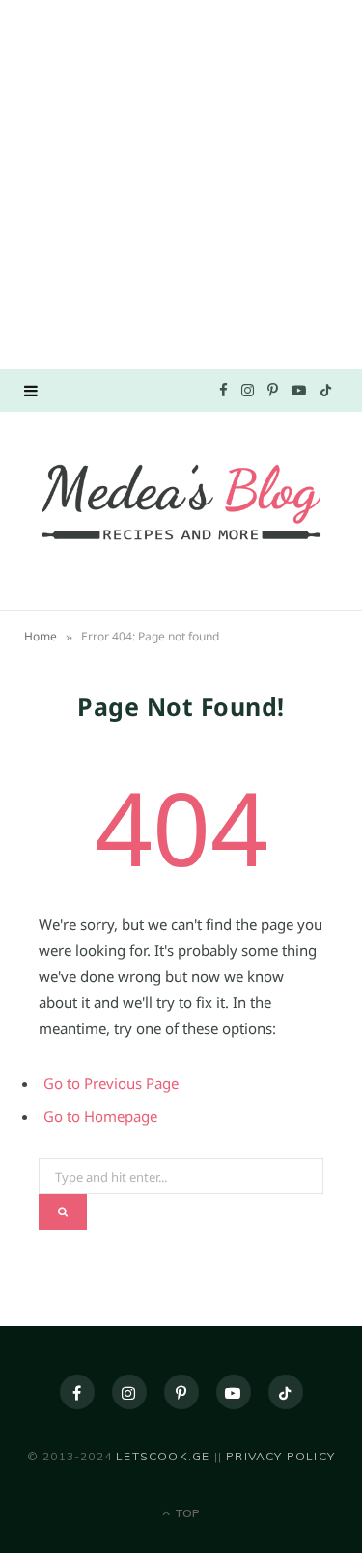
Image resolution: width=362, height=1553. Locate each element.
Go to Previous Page (111, 1083)
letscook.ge (162, 1456)
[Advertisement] (181, 181)
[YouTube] (233, 1392)
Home (40, 636)
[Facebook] (77, 1392)
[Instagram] (129, 1392)
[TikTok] (285, 1392)
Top (186, 1513)
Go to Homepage (100, 1116)
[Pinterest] (181, 1392)
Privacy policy (280, 1456)
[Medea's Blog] (181, 508)
